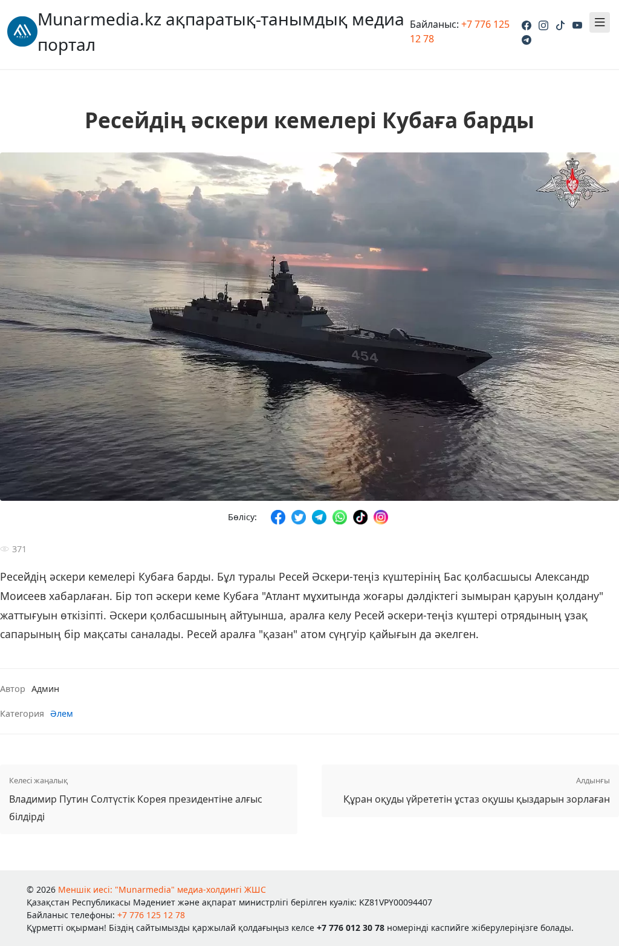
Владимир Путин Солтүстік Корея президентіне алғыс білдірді (135, 799)
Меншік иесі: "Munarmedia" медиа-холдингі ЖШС (162, 889)
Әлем (61, 713)
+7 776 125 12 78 (151, 915)
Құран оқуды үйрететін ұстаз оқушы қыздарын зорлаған (476, 790)
